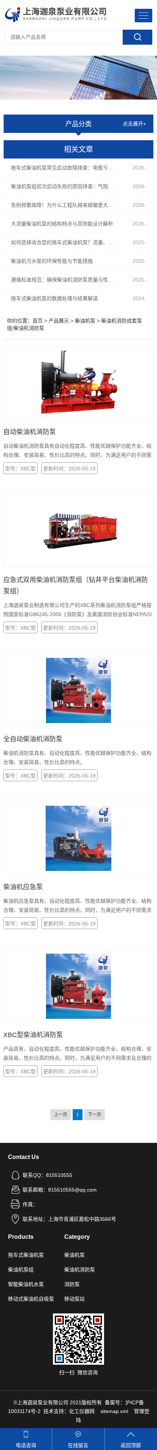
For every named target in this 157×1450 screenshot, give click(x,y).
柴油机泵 (85, 321)
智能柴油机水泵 (26, 1284)
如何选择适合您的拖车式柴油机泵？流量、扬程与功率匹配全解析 (67, 242)
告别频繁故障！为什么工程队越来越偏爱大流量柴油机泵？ (67, 205)
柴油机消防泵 (79, 1269)
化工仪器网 (82, 1411)
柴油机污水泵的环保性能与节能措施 (52, 261)
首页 (37, 321)
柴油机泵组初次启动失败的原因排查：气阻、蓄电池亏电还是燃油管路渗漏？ (67, 186)
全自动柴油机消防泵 (32, 739)
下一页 (94, 1114)
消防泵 (72, 1284)
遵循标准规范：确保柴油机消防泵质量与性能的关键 (67, 280)
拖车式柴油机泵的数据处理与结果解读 (54, 298)
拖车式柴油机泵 (26, 1255)
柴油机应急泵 (23, 887)
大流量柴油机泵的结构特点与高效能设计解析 (62, 224)
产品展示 (59, 321)
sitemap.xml (114, 1411)
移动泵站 (74, 1299)
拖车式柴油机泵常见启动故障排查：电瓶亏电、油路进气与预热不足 (67, 168)
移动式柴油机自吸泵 (31, 1299)
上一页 (60, 1114)
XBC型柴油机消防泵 (33, 1035)
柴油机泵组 (21, 1269)
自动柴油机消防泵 (29, 432)
